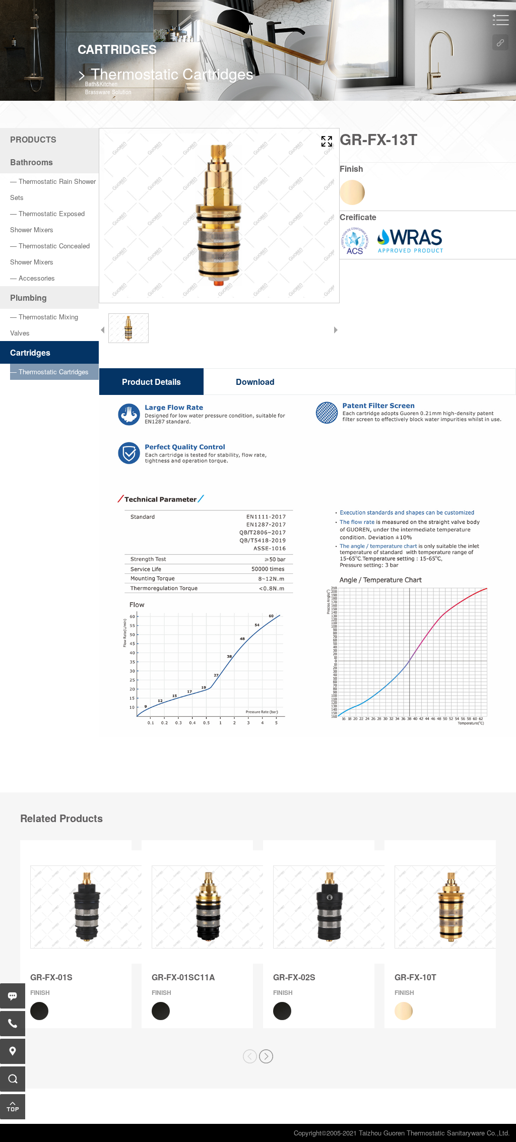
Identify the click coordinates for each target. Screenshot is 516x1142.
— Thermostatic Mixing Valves (44, 325)
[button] (266, 1056)
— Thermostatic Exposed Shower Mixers (47, 221)
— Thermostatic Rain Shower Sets (53, 189)
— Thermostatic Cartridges (49, 371)
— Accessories (32, 278)
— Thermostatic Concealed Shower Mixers (50, 253)
